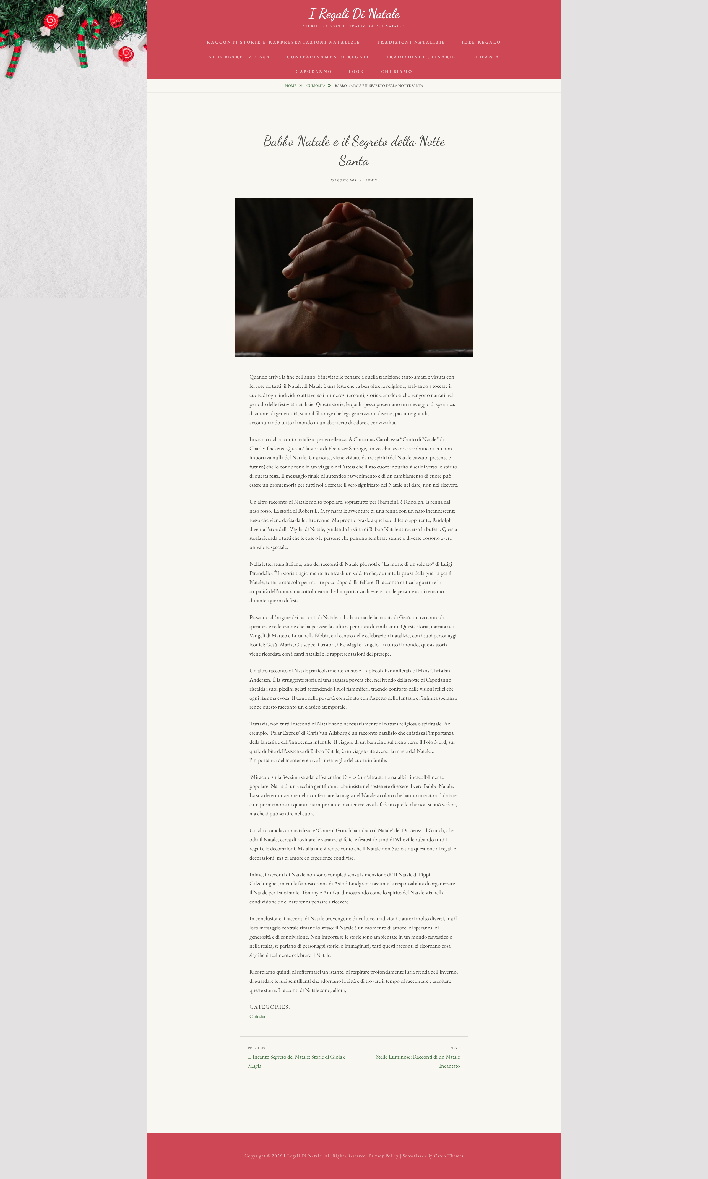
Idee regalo (481, 42)
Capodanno (314, 71)
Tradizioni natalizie (411, 42)
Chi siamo (397, 71)
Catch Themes (449, 1156)
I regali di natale (354, 13)
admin (371, 180)
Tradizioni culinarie (421, 56)
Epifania (486, 56)
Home (291, 85)
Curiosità (316, 85)
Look (357, 71)
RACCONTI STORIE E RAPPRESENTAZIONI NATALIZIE (283, 42)
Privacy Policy (384, 1156)
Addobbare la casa (239, 56)
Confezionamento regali (328, 56)
